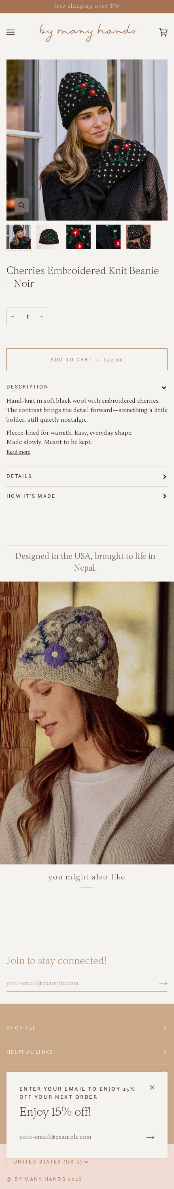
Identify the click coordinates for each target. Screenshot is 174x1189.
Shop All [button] (21, 1028)
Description (27, 387)
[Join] (144, 1137)
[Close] (156, 1084)
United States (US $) (48, 1162)
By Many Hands (40, 1179)
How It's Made (30, 496)
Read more (18, 452)
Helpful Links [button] (29, 1052)
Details (19, 476)
